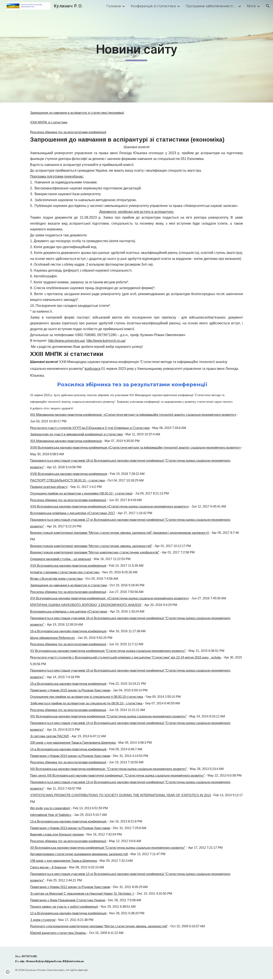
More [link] (251, 6)
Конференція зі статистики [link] (153, 6)
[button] (268, 6)
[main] (136, 51)
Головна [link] (113, 6)
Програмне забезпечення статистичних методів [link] (211, 6)
